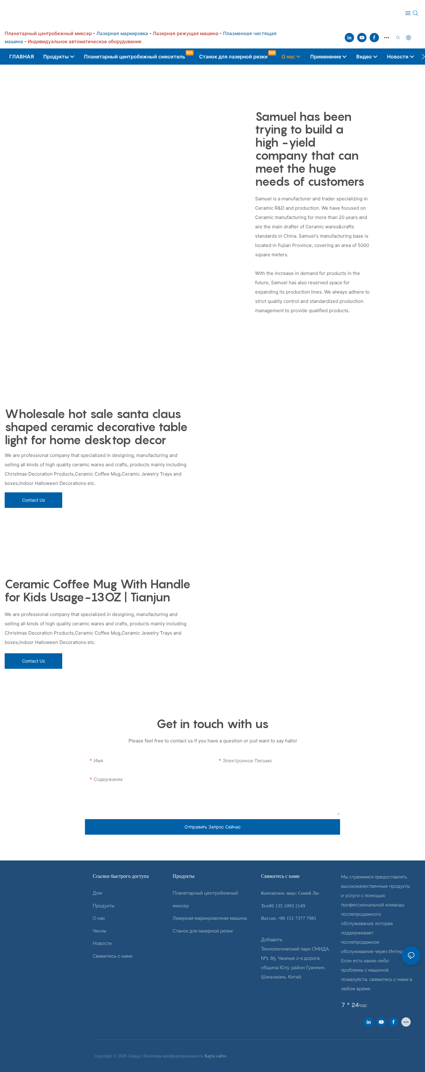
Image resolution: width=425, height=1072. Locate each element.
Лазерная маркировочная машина (210, 918)
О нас (99, 918)
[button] (423, 56)
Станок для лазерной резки (203, 931)
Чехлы (99, 931)
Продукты (103, 906)
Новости (102, 943)
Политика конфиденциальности (173, 1056)
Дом (97, 893)
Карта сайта (215, 1056)
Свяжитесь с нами (113, 956)
